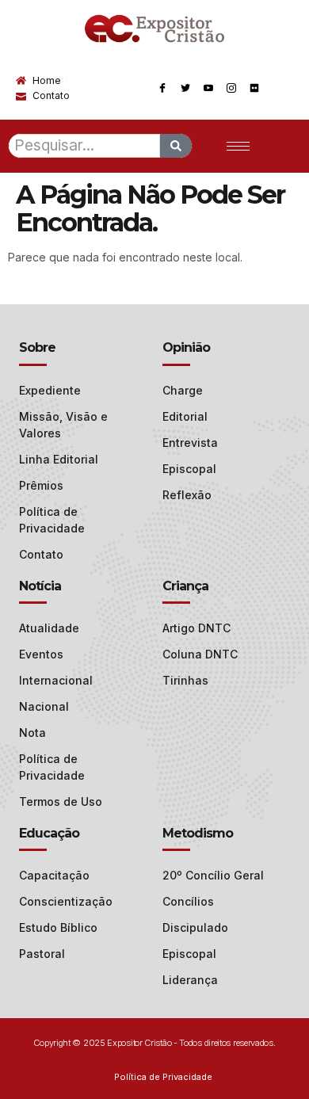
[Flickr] (254, 87)
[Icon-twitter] (185, 87)
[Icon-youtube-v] (208, 87)
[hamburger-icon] (238, 146)
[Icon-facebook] (162, 87)
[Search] (176, 146)
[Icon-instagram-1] (231, 87)
